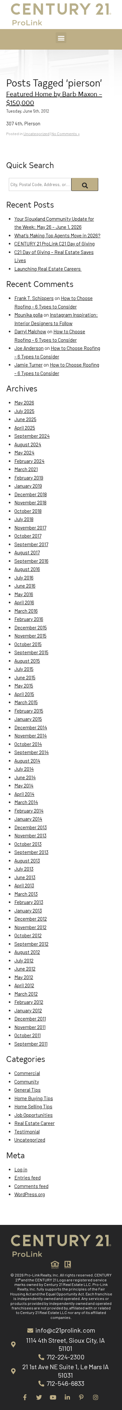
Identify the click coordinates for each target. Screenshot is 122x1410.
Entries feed (27, 1177)
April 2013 (24, 885)
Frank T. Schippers (34, 298)
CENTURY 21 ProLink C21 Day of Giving (54, 243)
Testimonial (27, 1131)
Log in (20, 1169)
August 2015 (27, 661)
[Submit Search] (84, 184)
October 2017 (27, 536)
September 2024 (32, 436)
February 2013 (28, 902)
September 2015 (31, 652)
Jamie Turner (28, 365)
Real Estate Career (34, 1123)
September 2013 (31, 852)
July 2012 (24, 960)
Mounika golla (28, 315)
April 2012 (24, 985)
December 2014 (30, 727)
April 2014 (24, 794)
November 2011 (30, 1027)
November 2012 (30, 927)
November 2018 (30, 502)
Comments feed (31, 1186)
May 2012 (23, 977)
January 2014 (28, 819)
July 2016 (24, 577)
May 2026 (24, 402)
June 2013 (24, 877)
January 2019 (28, 486)
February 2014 (29, 811)
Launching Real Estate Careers (48, 269)
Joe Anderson (29, 348)
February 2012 (28, 1002)
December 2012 (30, 919)
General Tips (27, 1090)
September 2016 (31, 561)
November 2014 (30, 735)
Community (26, 1082)
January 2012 (28, 1010)
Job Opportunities (33, 1115)
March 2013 (26, 894)
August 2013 (27, 860)
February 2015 (28, 711)
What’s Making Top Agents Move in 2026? (57, 235)
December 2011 (30, 1019)
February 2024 (29, 461)
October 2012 (28, 935)
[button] (61, 37)
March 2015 (26, 702)
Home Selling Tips (33, 1106)
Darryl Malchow (30, 331)
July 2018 (24, 519)
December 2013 (30, 827)
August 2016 (27, 569)
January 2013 (28, 910)
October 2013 (28, 844)
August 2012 (27, 952)
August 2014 (27, 761)
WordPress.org (29, 1194)
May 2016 (23, 594)
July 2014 (24, 769)
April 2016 (24, 602)
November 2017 (30, 528)
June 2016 (24, 586)
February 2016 (28, 619)
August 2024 (27, 444)
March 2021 (26, 469)
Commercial (27, 1073)
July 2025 (24, 411)
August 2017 (27, 552)
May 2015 (23, 686)
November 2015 (30, 636)
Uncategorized (36, 133)
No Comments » (65, 133)
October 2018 (28, 511)
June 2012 (24, 969)
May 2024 (24, 452)
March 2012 (26, 994)
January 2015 (28, 719)
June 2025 (25, 419)
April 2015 (24, 694)
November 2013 (30, 835)
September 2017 (31, 544)
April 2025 (24, 428)
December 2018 (30, 494)
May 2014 (24, 785)
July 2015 (24, 669)
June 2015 (24, 677)
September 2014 (31, 752)
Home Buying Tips (33, 1098)
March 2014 (26, 802)
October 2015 (28, 644)
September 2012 (31, 944)
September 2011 (30, 1044)
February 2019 (28, 478)
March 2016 (26, 611)
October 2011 (27, 1035)
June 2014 (25, 777)
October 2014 (28, 744)
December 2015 (30, 627)
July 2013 (24, 869)
